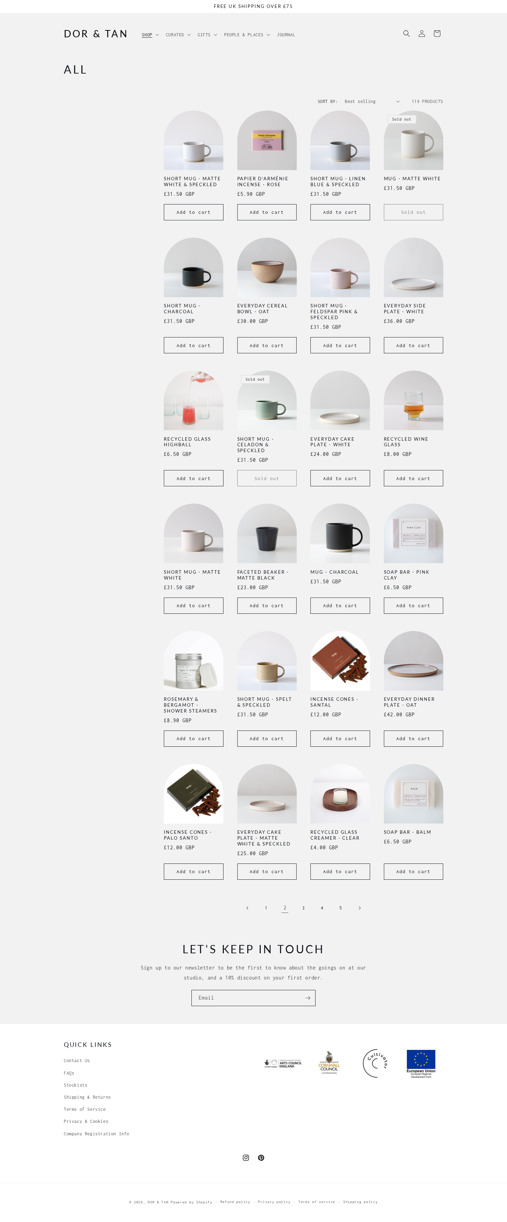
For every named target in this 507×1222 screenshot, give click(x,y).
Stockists (75, 1085)
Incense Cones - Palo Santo (188, 835)
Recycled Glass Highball (187, 442)
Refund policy (235, 1202)
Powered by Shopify (191, 1202)
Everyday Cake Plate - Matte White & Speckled (264, 838)
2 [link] (285, 907)
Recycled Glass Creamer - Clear (335, 835)
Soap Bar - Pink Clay (407, 575)
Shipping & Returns (87, 1097)
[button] (149, 33)
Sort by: (328, 101)
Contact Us (77, 1060)
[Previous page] (247, 908)
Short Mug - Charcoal (182, 308)
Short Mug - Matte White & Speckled (192, 181)
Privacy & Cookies (86, 1121)
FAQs (69, 1073)
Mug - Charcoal (334, 572)
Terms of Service (85, 1109)
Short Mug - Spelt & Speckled (264, 702)
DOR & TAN (158, 1202)
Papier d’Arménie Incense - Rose (263, 181)
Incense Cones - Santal (334, 702)
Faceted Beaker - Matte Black (263, 575)
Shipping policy (360, 1202)
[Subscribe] (307, 998)
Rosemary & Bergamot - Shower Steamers (190, 705)
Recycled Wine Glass (406, 442)
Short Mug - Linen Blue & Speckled (338, 181)
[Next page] (359, 908)
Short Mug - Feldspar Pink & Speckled (334, 311)
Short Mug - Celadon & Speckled (255, 445)
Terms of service (316, 1202)
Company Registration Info (96, 1133)
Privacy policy (274, 1202)
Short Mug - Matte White (192, 575)
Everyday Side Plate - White (405, 308)
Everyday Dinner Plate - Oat (409, 702)
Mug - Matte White (412, 178)
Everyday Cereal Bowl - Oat (262, 308)
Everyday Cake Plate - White (332, 442)
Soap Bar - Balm (407, 832)
